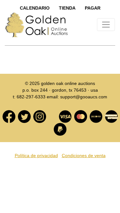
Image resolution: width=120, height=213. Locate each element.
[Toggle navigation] (106, 24)
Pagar (92, 8)
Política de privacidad (36, 155)
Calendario (35, 8)
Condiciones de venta (84, 155)
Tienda (67, 8)
